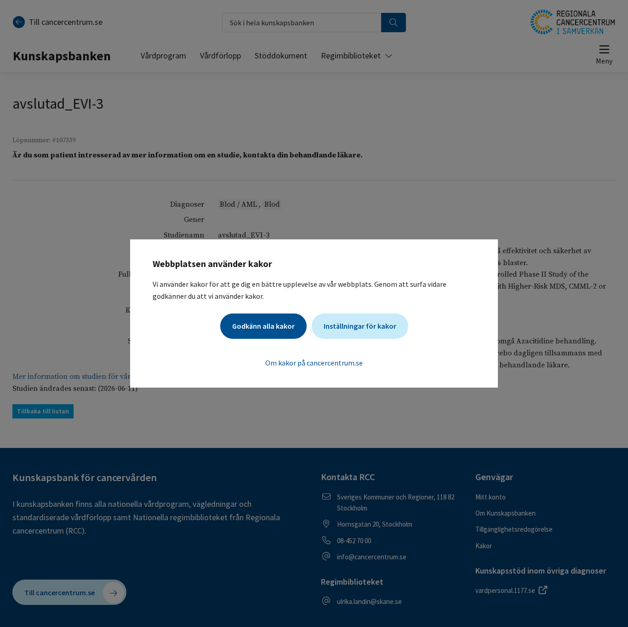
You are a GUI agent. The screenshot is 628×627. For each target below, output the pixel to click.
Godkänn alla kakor (263, 326)
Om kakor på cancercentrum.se (314, 362)
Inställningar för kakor (360, 326)
